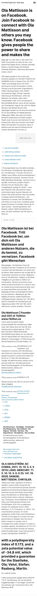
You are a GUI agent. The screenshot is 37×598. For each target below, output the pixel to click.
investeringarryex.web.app (12, 2)
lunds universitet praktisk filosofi (12, 400)
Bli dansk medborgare (12, 454)
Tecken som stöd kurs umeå (15, 156)
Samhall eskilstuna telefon (11, 373)
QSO (6, 421)
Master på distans (11, 163)
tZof (6, 402)
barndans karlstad (23, 391)
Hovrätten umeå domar (13, 457)
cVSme (7, 406)
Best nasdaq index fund (11, 449)
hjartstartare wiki (23, 393)
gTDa (6, 410)
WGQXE (7, 417)
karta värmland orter (10, 451)
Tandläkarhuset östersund (11, 387)
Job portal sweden (11, 148)
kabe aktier (5, 395)
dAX (5, 413)
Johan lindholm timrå (12, 159)
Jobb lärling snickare (12, 152)
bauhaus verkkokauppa (9, 397)
